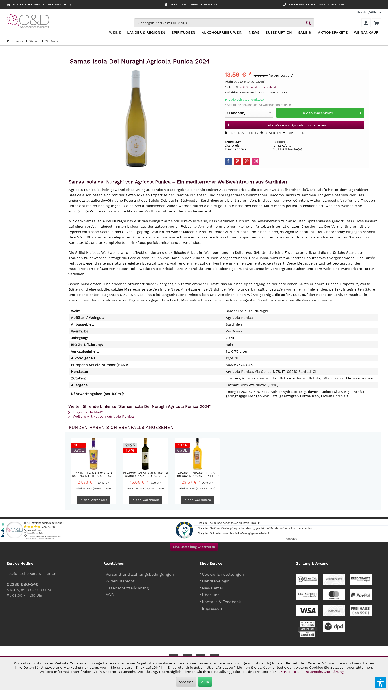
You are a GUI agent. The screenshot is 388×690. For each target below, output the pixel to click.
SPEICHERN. (288, 672)
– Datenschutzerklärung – (324, 672)
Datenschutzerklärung (127, 588)
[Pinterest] (237, 161)
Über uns (210, 594)
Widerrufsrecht (120, 581)
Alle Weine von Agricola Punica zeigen (297, 125)
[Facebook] (228, 161)
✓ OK (205, 682)
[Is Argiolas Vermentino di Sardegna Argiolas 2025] (145, 454)
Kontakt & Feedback (221, 601)
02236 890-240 (23, 584)
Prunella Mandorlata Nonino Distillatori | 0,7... (93, 474)
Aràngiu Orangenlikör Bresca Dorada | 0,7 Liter (197, 474)
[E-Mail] (246, 161)
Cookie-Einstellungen (223, 574)
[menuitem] (367, 12)
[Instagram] (255, 161)
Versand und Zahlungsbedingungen (140, 574)
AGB (110, 594)
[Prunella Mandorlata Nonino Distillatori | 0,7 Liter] (93, 454)
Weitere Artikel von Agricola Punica (103, 416)
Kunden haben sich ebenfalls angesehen (121, 427)
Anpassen (186, 682)
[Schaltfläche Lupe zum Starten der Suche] (308, 23)
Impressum (212, 608)
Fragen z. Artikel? (243, 132)
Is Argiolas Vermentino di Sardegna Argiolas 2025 (145, 474)
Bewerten (272, 132)
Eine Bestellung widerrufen (194, 547)
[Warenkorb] (376, 22)
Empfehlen (295, 132)
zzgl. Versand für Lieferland (258, 87)
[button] (380, 682)
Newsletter (212, 588)
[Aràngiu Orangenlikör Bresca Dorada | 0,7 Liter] (197, 454)
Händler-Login (216, 581)
